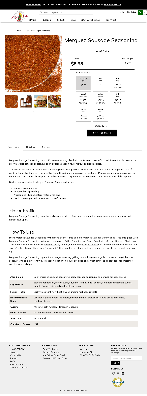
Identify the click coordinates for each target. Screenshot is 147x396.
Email (52, 114)
